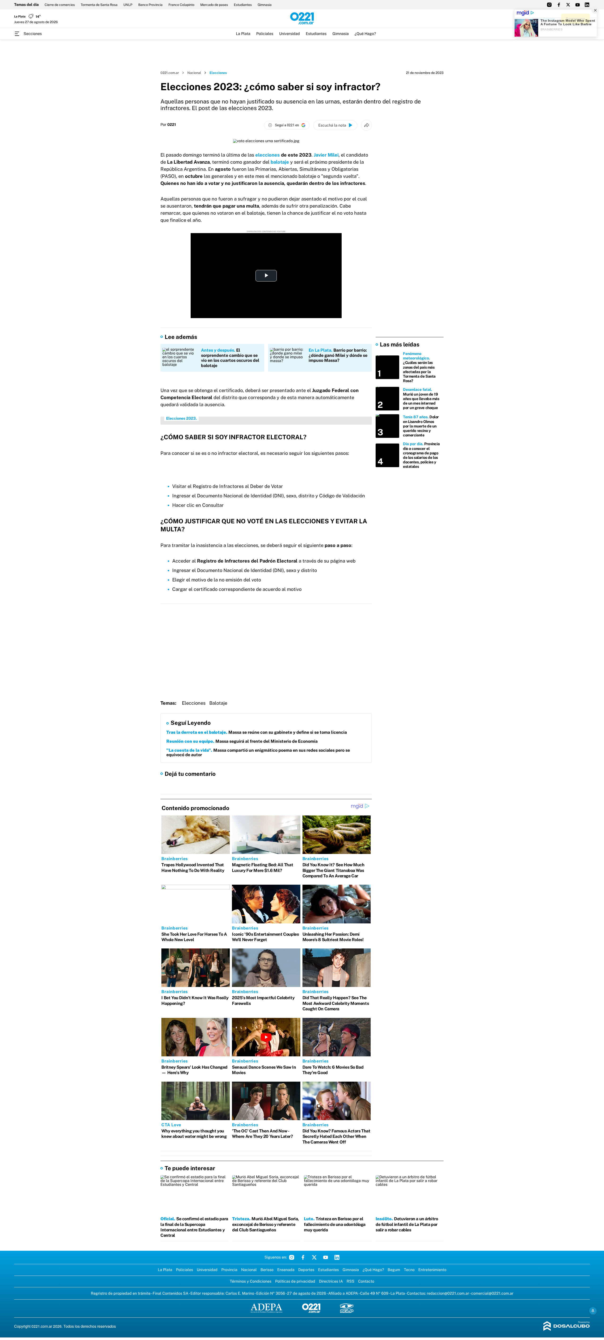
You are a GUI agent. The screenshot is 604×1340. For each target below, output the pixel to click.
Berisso (266, 1269)
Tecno (409, 1269)
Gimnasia (265, 5)
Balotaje (218, 703)
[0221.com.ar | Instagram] (549, 5)
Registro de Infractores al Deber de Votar (238, 486)
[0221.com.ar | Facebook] (559, 5)
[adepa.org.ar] (266, 1308)
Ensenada (285, 1269)
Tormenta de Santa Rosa (99, 5)
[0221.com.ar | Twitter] (568, 5)
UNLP (127, 5)
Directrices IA (331, 1281)
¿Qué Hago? (365, 33)
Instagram (291, 1257)
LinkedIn (337, 1257)
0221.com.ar (169, 73)
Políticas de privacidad (295, 1281)
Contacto (366, 1281)
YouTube (325, 1257)
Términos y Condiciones (250, 1281)
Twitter (314, 1257)
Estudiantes (243, 5)
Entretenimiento (432, 1269)
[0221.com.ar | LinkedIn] (587, 5)
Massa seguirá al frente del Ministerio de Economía (242, 741)
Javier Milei (326, 155)
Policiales (264, 33)
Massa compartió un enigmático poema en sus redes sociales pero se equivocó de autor (258, 752)
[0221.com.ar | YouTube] (577, 5)
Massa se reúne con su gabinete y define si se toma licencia (256, 732)
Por (168, 125)
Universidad (289, 33)
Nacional (194, 73)
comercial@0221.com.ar (492, 1293)
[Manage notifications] (593, 1310)
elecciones (267, 155)
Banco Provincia (150, 5)
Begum (394, 1269)
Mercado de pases (214, 5)
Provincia (229, 1269)
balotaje (280, 162)
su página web (340, 561)
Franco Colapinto (181, 5)
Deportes (306, 1269)
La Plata (243, 33)
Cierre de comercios (60, 5)
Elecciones (194, 703)
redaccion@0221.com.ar (448, 1293)
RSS (350, 1281)
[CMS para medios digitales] (566, 1326)
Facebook (303, 1257)
